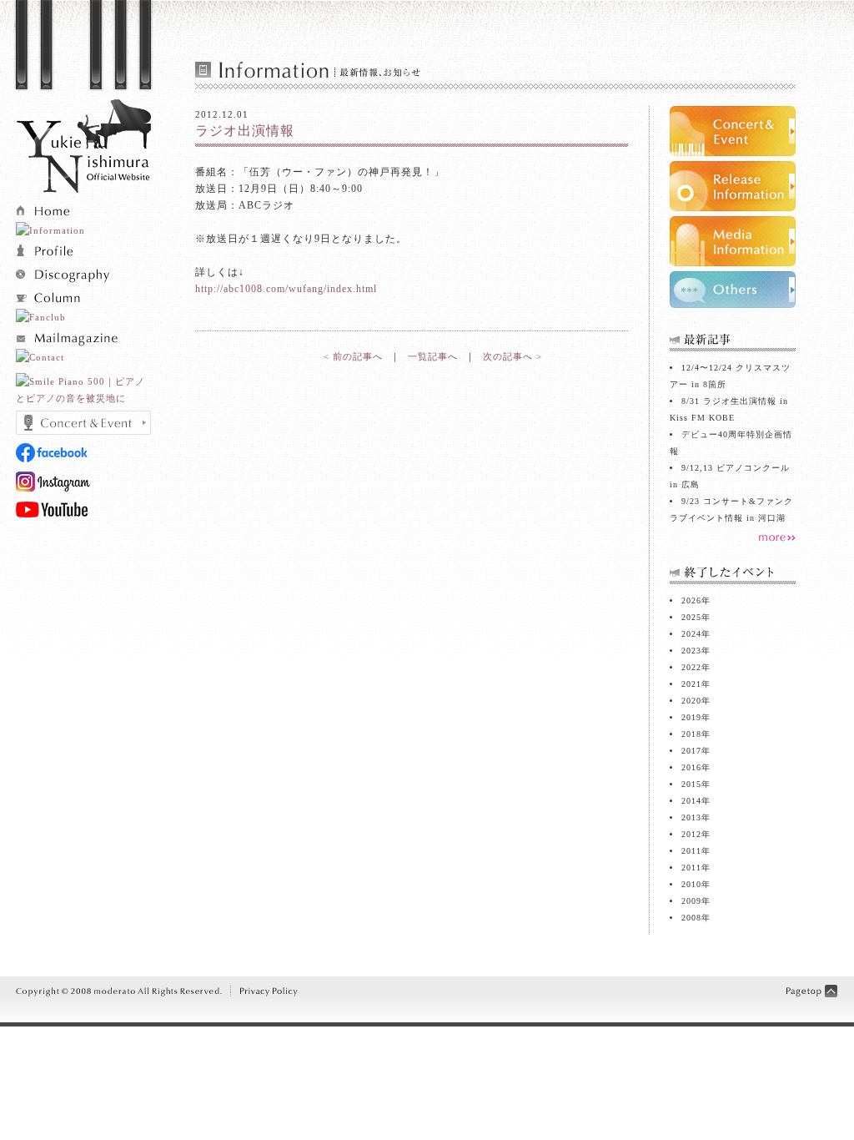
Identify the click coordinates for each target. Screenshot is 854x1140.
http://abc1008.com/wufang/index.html (286, 289)
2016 (691, 767)
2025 (691, 617)
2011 (691, 850)
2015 (691, 784)
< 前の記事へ (353, 356)
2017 (691, 750)
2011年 (696, 867)
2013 (691, 817)
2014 (691, 800)
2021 (691, 684)
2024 (691, 633)
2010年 (696, 884)
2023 (691, 650)
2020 (691, 700)
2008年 (696, 917)
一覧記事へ (433, 356)
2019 (691, 717)
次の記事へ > (512, 356)
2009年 (696, 900)
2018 (691, 734)
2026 (691, 600)
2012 (691, 834)
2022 (691, 667)
